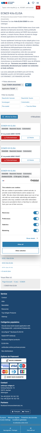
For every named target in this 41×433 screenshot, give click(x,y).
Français (17, 411)
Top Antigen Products (9, 313)
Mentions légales (13, 417)
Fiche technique (11, 138)
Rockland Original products (11, 340)
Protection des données (29, 417)
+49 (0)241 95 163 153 (11, 396)
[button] (6, 271)
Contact (4, 297)
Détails (31, 138)
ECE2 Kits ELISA (7, 263)
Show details (30, 238)
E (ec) (16, 282)
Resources (5, 309)
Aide (3, 301)
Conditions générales (19, 420)
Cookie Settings (5, 420)
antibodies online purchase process (13, 347)
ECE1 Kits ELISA (7, 268)
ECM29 (22, 282)
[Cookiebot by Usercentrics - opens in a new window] (30, 181)
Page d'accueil (7, 282)
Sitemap (4, 317)
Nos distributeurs (7, 351)
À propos (3, 417)
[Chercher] (38, 7)
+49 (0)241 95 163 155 (11, 399)
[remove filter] (22, 85)
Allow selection (20, 250)
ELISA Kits (5, 343)
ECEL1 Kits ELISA (8, 258)
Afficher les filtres (11, 117)
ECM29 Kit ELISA (8, 126)
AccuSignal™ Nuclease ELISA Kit (12, 332)
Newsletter (5, 305)
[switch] (36, 218)
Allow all (20, 244)
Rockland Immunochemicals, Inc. (12, 405)
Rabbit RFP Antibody (8, 336)
